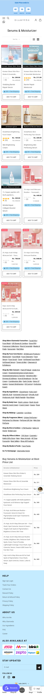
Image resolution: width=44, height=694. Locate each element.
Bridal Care (12, 431)
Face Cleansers (27, 357)
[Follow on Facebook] (3, 677)
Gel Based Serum (8, 362)
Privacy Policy (7, 601)
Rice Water (30, 397)
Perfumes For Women (10, 420)
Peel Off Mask (26, 370)
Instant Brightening (16, 384)
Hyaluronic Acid (8, 397)
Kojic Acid (33, 392)
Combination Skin (15, 381)
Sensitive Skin (31, 376)
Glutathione (23, 392)
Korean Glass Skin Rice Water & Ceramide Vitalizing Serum (11, 73)
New (18, 438)
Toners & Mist (21, 362)
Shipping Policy (8, 605)
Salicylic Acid (7, 395)
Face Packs (26, 446)
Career (4, 634)
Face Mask (16, 357)
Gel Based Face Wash (31, 359)
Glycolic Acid (33, 395)
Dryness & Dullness (9, 379)
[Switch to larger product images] (34, 39)
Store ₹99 (32, 343)
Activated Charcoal (20, 395)
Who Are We (6, 617)
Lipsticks (20, 413)
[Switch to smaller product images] (38, 39)
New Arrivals (25, 438)
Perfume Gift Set (26, 420)
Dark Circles (27, 381)
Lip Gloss (27, 413)
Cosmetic (33, 436)
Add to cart (13, 97)
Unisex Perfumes (30, 418)
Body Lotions (23, 402)
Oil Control (29, 384)
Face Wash (6, 343)
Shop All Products (27, 441)
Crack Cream (24, 405)
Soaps (32, 405)
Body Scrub (33, 402)
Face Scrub (12, 359)
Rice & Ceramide (26, 346)
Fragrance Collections (10, 346)
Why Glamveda (8, 621)
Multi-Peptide (20, 397)
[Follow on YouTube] (13, 677)
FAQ (4, 630)
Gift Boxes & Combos (20, 343)
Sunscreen (12, 349)
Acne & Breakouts (24, 379)
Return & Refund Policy (11, 597)
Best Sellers (15, 441)
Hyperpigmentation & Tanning (13, 376)
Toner (20, 359)
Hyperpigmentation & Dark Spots (21, 373)
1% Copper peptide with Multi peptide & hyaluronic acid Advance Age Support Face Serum (11, 193)
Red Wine (20, 349)
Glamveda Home (23, 451)
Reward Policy (7, 593)
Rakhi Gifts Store (8, 438)
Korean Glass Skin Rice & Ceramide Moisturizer (32, 73)
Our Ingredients (8, 626)
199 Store (24, 436)
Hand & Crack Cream (10, 405)
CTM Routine (26, 428)
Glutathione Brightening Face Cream (11, 133)
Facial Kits (33, 341)
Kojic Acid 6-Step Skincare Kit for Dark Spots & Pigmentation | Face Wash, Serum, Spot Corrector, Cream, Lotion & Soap (11, 307)
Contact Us (6, 589)
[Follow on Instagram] (8, 677)
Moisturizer (6, 357)
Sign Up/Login (7, 581)
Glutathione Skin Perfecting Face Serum (32, 133)
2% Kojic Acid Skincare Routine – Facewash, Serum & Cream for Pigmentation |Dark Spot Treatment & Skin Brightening (32, 191)
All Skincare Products (32, 354)
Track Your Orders (9, 585)
